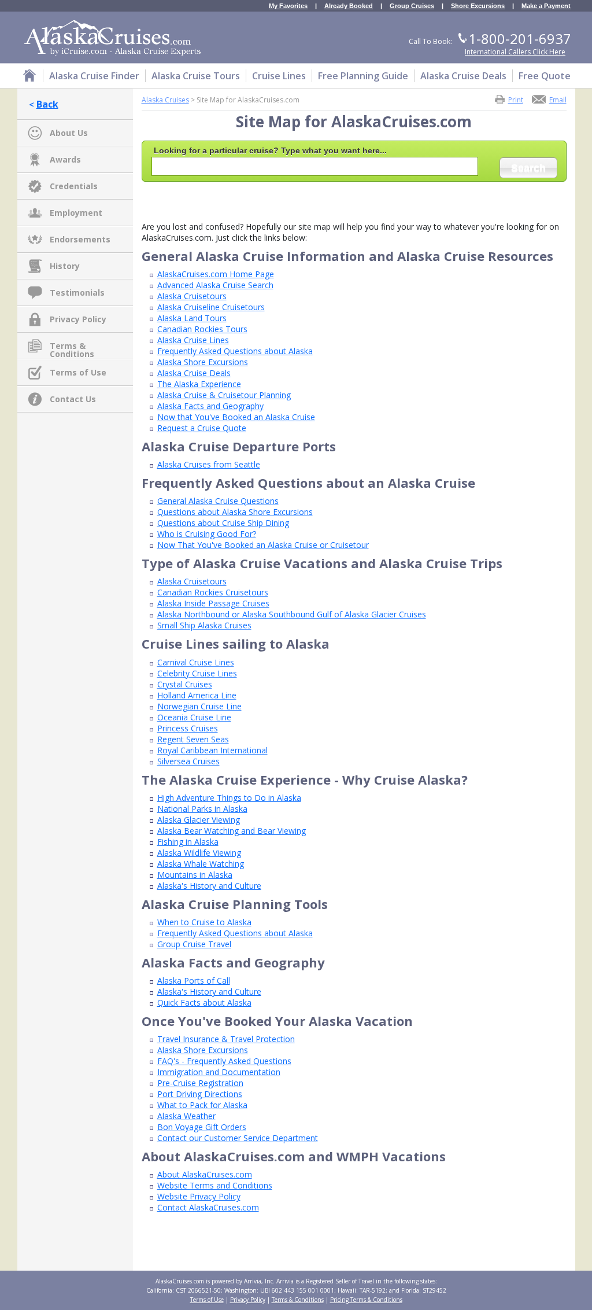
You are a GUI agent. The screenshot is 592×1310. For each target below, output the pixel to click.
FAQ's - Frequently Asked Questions (224, 1060)
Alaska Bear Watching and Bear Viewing (231, 830)
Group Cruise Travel (194, 944)
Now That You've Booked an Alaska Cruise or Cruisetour (263, 544)
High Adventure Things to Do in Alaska (229, 797)
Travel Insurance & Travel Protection (226, 1038)
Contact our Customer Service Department (237, 1137)
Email (558, 99)
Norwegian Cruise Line (199, 706)
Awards (65, 159)
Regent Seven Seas (193, 739)
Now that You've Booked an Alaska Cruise (236, 416)
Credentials (74, 186)
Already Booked (348, 6)
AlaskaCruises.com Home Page (215, 273)
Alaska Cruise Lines (193, 339)
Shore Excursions (478, 6)
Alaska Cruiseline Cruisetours (211, 306)
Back (47, 104)
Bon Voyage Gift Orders (201, 1126)
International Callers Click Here (515, 52)
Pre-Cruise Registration (200, 1082)
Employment (76, 212)
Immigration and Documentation (218, 1071)
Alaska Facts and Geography (210, 405)
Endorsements (80, 239)
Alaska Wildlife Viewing (199, 852)
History (65, 265)
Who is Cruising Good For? (206, 533)
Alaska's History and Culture (209, 885)
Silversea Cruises (188, 761)
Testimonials (77, 292)
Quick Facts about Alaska (204, 1002)
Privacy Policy (78, 319)
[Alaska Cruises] (29, 77)
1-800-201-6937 (519, 38)
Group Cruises (412, 6)
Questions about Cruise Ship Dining (223, 522)
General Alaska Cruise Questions (218, 500)
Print (515, 99)
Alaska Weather (186, 1115)
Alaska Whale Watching (200, 863)
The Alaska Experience (199, 383)
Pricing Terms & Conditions (366, 1300)
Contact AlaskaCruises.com (208, 1207)
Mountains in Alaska (194, 874)
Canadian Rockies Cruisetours (212, 592)
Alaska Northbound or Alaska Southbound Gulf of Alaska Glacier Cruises (291, 614)
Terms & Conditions (72, 346)
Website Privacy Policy (198, 1196)
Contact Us (73, 398)
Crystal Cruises (184, 684)
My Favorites (288, 6)
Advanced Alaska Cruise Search (215, 284)
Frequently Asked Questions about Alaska (235, 350)
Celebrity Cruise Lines (197, 673)
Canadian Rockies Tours (202, 328)
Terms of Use (78, 372)
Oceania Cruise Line (194, 717)
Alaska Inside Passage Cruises (213, 603)
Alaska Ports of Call (193, 980)
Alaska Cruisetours (192, 295)
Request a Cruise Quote (201, 427)
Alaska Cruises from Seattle (208, 464)
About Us (69, 132)
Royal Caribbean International (212, 750)
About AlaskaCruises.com (204, 1174)
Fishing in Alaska (188, 841)
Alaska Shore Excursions (202, 361)
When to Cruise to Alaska (204, 922)
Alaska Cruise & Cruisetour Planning (224, 394)
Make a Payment (546, 6)
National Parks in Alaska (202, 808)
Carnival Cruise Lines (195, 662)
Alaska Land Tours (192, 317)
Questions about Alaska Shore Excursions (235, 511)
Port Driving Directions (199, 1093)
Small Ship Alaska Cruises (204, 625)
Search (528, 168)
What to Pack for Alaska (202, 1104)
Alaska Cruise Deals (194, 372)
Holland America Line (196, 695)
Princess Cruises (187, 728)
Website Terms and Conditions (214, 1185)
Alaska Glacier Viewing (198, 819)
